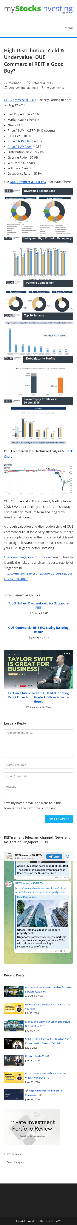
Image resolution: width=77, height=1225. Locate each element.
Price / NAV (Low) (20, 147)
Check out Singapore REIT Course (27, 557)
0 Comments (55, 87)
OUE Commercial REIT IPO (28, 182)
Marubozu (16, 83)
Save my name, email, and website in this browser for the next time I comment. (32, 805)
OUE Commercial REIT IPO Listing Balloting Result (38, 630)
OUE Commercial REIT (23, 87)
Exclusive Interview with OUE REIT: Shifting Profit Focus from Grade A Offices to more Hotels (38, 697)
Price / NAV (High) (21, 141)
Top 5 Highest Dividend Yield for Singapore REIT (38, 605)
